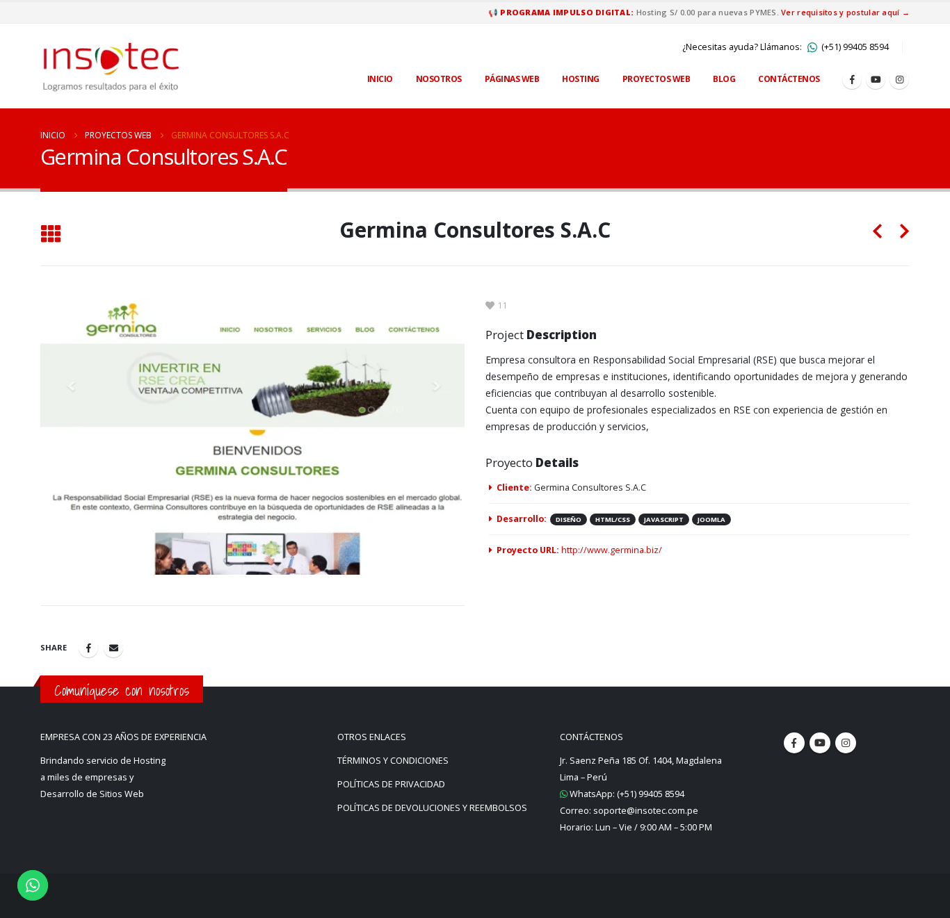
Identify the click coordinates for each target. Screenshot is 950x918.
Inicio (380, 79)
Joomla (711, 519)
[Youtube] (875, 79)
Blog (724, 79)
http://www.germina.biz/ (611, 550)
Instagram (845, 742)
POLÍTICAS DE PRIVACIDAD (391, 784)
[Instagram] (899, 79)
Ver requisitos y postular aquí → (845, 12)
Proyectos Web (656, 79)
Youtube (820, 742)
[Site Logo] (111, 66)
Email (113, 647)
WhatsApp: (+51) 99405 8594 (625, 794)
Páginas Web (512, 79)
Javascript (664, 519)
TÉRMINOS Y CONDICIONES (393, 761)
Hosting (580, 79)
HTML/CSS (612, 519)
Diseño (568, 519)
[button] (50, 234)
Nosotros (439, 79)
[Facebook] (852, 79)
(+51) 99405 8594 (854, 47)
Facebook (88, 647)
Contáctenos (789, 79)
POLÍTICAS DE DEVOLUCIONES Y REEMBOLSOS (432, 808)
